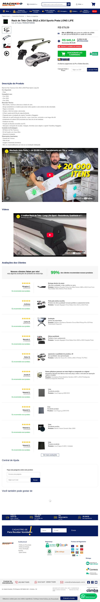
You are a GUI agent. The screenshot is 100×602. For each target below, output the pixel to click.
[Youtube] (96, 582)
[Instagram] (92, 582)
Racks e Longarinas (32, 16)
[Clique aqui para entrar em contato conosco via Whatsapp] (88, 596)
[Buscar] (68, 4)
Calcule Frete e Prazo (63, 69)
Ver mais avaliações (50, 455)
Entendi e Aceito (69, 598)
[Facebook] (88, 582)
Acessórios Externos (18, 16)
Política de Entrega (24, 547)
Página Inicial (6, 16)
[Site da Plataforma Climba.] (92, 590)
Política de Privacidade (51, 599)
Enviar (35, 480)
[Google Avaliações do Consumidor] (62, 552)
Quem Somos (22, 552)
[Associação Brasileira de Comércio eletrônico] (49, 552)
